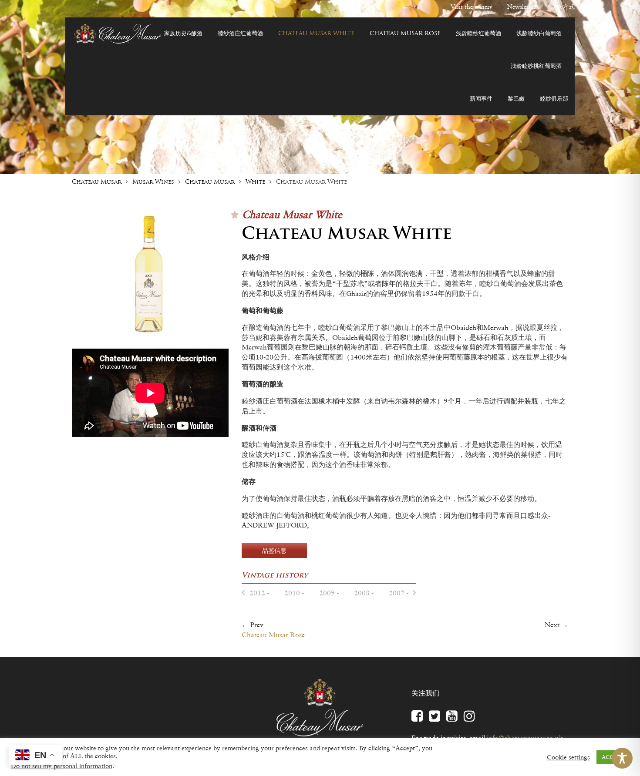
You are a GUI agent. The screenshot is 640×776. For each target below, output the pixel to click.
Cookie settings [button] (568, 757)
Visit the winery (471, 6)
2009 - (329, 592)
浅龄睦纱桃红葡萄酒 (536, 66)
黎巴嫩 (516, 99)
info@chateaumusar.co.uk (525, 737)
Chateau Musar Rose (405, 34)
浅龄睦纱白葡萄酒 (539, 34)
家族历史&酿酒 (183, 34)
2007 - (398, 592)
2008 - (364, 592)
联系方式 (562, 6)
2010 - (294, 592)
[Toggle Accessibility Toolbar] (622, 758)
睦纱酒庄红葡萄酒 (240, 34)
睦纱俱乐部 (554, 99)
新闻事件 (481, 99)
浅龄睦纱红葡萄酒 (478, 34)
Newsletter (521, 6)
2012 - (259, 592)
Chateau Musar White (316, 34)
